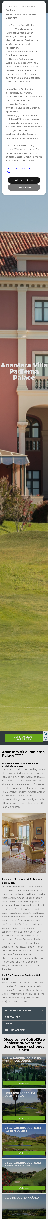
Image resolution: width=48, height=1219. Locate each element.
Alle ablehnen (24, 187)
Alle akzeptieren (24, 180)
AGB (8, 172)
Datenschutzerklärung (18, 168)
